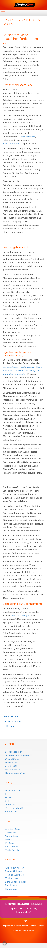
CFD (7, 794)
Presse (41, 925)
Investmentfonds (11, 143)
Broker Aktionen (13, 871)
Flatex (8, 839)
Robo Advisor (12, 811)
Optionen (10, 804)
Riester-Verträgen (21, 615)
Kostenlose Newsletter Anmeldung (23, 903)
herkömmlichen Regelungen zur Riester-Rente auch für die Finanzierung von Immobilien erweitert (23, 370)
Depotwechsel (12, 790)
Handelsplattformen (15, 772)
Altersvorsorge (13, 721)
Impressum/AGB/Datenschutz (16, 925)
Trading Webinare (14, 874)
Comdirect (10, 832)
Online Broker (12, 758)
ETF (7, 801)
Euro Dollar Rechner (15, 881)
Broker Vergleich (13, 751)
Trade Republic (13, 850)
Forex (8, 797)
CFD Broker (11, 765)
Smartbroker (11, 846)
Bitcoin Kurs (11, 885)
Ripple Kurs (11, 888)
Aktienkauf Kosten (14, 867)
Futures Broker (13, 769)
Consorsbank (11, 836)
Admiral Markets (13, 829)
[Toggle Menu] (3, 12)
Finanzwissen (11, 716)
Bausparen (11, 726)
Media (33, 925)
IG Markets (10, 843)
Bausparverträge (26, 136)
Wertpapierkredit (14, 808)
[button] (4, 943)
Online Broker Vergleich (17, 755)
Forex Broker (11, 762)
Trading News (12, 878)
